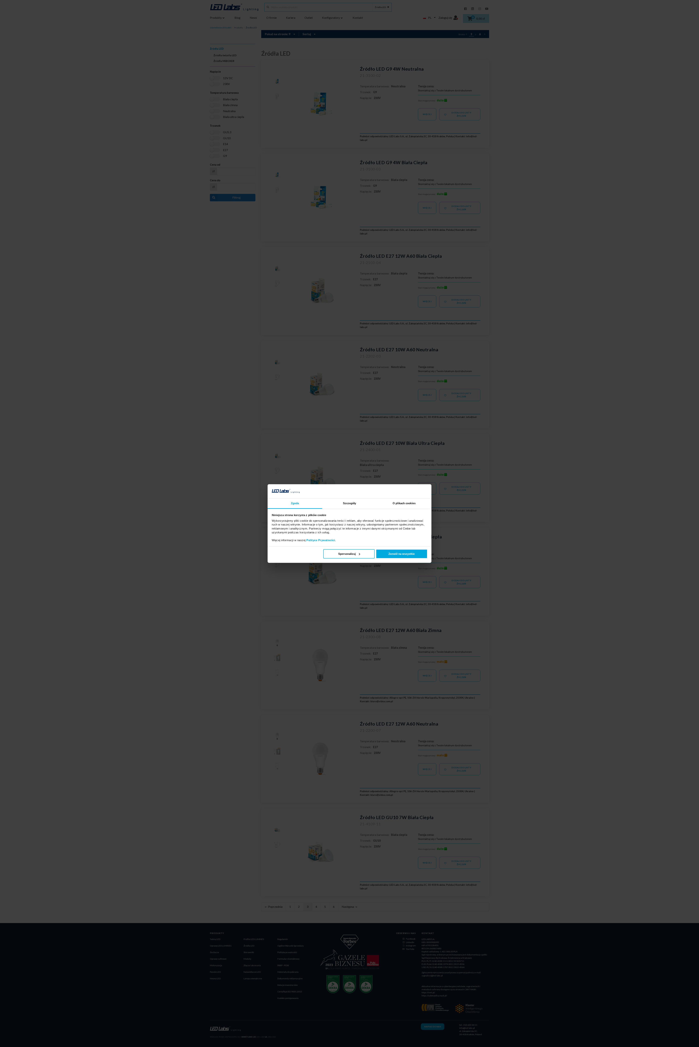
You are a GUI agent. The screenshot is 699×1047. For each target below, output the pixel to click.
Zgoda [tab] (295, 503)
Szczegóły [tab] (349, 503)
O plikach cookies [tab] (404, 503)
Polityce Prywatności (320, 540)
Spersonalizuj (347, 553)
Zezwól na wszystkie (401, 553)
